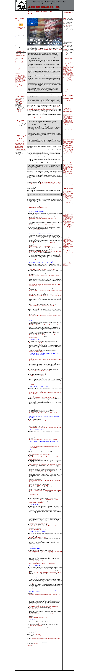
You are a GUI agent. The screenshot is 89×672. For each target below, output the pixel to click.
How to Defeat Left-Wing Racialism (35, 308)
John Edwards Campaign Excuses (68, 181)
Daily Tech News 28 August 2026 (68, 62)
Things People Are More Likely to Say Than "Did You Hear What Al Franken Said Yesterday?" (68, 150)
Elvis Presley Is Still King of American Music (37, 623)
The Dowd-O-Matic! (66, 253)
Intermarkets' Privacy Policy (19, 18)
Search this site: (65, 91)
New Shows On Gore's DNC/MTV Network (66, 133)
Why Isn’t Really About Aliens (35, 625)
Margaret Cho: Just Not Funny (68, 195)
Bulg (63, 22)
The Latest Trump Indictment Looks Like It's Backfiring (39, 259)
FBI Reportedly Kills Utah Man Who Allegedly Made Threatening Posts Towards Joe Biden (45, 290)
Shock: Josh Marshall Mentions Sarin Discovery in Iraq (68, 225)
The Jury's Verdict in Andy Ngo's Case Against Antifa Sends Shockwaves (42, 269)
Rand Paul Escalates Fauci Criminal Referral (37, 420)
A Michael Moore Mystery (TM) (68, 252)
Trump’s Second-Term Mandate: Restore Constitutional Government (41, 305)
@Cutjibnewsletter (38, 635)
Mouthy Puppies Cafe (19, 64)
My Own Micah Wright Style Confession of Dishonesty (67, 240)
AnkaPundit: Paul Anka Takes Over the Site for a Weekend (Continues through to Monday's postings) (68, 122)
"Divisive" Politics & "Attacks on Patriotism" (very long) (68, 262)
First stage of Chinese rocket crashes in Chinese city (38, 583)
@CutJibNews (37, 634)
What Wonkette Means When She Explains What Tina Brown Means (68, 231)
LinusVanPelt (65, 49)
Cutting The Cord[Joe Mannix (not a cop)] (20, 141)
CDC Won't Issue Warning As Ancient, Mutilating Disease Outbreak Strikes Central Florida (45, 572)
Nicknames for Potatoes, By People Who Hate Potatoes (68, 135)
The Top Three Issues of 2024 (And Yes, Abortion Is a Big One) (40, 471)
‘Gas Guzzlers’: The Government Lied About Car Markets (39, 370)
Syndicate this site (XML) (67, 265)
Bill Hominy (65, 34)
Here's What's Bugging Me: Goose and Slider (67, 238)
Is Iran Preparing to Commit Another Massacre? (37, 529)
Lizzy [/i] (64, 28)
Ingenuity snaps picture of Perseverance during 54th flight (39, 588)
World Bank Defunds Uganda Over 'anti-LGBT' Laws (38, 523)
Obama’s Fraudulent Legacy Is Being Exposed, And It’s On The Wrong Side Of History (44, 499)
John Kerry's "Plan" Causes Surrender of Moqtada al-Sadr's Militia (68, 203)
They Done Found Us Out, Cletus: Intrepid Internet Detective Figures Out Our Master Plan (68, 222)
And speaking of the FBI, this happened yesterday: (35, 117)
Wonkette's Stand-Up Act (67, 234)
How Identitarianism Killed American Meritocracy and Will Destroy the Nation (43, 606)
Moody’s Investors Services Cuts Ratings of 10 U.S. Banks (39, 342)
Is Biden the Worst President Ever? (35, 459)
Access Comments (30, 645)
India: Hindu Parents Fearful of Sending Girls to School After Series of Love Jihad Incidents (45, 551)
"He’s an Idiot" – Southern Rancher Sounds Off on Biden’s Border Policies (42, 397)
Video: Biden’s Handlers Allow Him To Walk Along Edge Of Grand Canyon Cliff (43, 456)
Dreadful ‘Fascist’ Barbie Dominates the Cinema (38, 617)
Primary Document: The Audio (68, 113)
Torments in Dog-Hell (66, 186)
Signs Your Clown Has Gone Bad (68, 141)
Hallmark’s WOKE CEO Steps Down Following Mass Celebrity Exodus (42, 613)
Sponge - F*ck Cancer (66, 25)
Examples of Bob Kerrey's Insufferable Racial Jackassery (67, 163)
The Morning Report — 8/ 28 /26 (68, 60)
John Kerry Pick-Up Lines (67, 182)
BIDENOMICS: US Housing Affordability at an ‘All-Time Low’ (40, 349)
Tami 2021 (17, 113)
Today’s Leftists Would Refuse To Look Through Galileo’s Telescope (41, 608)
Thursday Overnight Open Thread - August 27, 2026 (20, 62)
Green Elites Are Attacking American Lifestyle (37, 373)
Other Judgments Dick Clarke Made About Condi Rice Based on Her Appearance (68, 167)
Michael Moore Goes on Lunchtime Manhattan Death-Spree (67, 209)
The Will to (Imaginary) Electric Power (36, 375)
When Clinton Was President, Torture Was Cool (67, 229)
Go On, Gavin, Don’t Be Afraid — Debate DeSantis (38, 485)
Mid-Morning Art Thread (20, 53)
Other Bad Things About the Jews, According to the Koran (67, 158)
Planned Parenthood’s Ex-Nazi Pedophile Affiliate (38, 207)
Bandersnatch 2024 (19, 103)
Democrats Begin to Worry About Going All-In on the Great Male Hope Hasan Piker (21, 68)
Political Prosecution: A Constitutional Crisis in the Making (40, 246)
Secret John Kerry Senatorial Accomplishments (67, 180)
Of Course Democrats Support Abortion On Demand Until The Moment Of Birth (43, 439)
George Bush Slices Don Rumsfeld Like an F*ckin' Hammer (67, 125)
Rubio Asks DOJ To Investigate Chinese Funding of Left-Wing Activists (42, 301)
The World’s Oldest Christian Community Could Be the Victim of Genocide (43, 525)
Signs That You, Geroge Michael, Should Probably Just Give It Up (68, 143)
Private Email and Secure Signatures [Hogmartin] (19, 147)
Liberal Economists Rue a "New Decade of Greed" (68, 215)
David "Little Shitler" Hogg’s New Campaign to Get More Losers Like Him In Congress (45, 490)
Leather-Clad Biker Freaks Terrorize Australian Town (67, 227)
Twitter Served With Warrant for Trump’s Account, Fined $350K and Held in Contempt (44, 254)
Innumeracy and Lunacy (33, 432)
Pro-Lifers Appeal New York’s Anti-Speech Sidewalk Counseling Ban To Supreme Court (45, 334)
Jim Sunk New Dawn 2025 (20, 101)
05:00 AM (36, 643)
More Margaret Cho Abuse (67, 196)
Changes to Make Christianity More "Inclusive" (67, 178)
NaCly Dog (64, 31)
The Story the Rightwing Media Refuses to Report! (68, 247)
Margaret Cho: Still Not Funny (68, 197)
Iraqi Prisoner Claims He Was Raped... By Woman (67, 199)
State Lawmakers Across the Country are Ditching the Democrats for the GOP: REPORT (45, 464)
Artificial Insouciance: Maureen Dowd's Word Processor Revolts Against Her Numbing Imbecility (68, 217)
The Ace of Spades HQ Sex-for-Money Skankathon (68, 192)
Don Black (64, 18)
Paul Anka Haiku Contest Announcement (67, 115)
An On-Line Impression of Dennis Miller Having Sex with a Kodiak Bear (68, 244)
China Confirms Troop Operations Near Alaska (37, 537)
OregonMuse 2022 (19, 111)
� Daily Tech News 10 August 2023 (33, 11)
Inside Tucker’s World (33, 337)
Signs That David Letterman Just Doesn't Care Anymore (68, 160)
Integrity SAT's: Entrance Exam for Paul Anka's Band (68, 117)
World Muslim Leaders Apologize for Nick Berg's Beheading (68, 206)
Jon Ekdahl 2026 (18, 99)
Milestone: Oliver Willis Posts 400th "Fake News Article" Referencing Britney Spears (67, 212)
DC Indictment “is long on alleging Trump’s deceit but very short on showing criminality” (45, 251)
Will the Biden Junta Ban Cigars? (35, 575)
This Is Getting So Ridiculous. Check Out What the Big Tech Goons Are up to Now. (44, 324)
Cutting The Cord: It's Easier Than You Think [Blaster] (19, 144)
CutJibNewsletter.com (47, 631)
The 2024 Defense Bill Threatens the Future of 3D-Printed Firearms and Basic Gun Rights (45, 427)
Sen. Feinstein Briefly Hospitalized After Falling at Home (39, 454)
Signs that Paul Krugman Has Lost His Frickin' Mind (67, 153)
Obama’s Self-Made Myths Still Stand (36, 502)
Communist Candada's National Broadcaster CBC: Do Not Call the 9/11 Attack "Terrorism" (21, 85)
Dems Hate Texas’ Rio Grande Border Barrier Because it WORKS (41, 404)
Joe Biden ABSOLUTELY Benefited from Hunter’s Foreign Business (41, 229)
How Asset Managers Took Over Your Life (36, 351)
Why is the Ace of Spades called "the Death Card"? (68, 105)
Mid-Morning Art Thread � (48, 11)
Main (41, 11)
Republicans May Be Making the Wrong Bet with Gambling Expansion (42, 563)
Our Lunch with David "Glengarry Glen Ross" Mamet (67, 249)
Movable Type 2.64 (66, 268)
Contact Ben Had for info (20, 155)
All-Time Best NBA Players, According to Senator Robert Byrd (67, 155)
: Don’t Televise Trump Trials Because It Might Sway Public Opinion (42, 331)
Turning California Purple (33, 494)
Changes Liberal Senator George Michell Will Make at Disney (68, 184)
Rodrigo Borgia (65, 14)
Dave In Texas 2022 (19, 109)
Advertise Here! (20, 16)
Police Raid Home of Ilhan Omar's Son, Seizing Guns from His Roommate (21, 72)
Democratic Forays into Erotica (68, 131)
